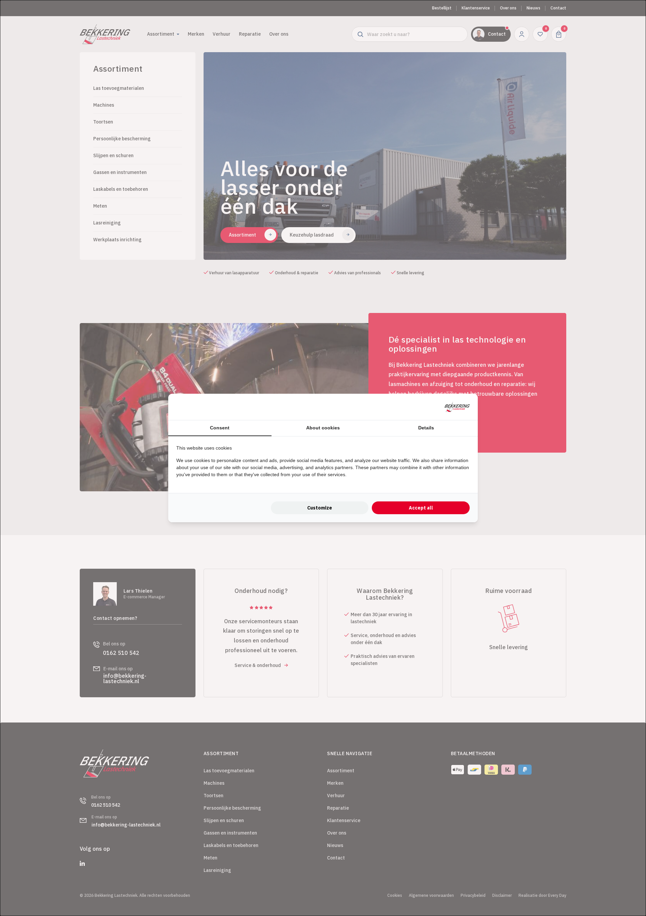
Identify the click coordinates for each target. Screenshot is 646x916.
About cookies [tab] (323, 427)
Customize (319, 508)
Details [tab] (426, 427)
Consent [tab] (219, 427)
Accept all (421, 508)
